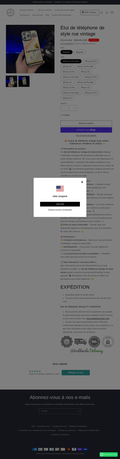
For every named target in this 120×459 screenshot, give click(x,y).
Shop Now (60, 204)
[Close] (82, 182)
